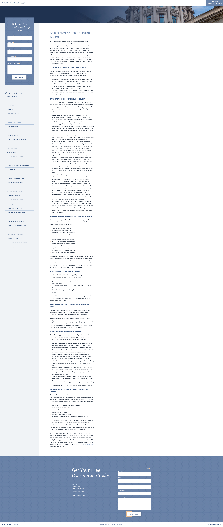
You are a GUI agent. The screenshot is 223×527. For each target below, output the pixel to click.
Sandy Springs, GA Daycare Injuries (17, 242)
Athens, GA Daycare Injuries (15, 199)
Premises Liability (13, 131)
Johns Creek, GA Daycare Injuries (17, 229)
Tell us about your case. (13, 63)
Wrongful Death (12, 148)
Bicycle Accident (12, 100)
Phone (73, 495)
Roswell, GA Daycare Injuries (16, 238)
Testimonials (115, 2)
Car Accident (11, 105)
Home (91, 2)
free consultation (217, 1)
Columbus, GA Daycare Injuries (16, 212)
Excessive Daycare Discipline (16, 178)
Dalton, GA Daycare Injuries (15, 217)
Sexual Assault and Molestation (17, 139)
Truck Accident (12, 143)
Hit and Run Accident (14, 113)
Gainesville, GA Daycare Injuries (17, 225)
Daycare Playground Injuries (16, 182)
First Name (10, 35)
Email (9, 49)
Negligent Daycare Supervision (16, 161)
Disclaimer (121, 524)
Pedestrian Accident (13, 126)
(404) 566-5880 (214, 3)
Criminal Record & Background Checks (18, 165)
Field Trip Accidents (13, 169)
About (97, 2)
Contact (133, 2)
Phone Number (11, 56)
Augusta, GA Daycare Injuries (16, 208)
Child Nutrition (12, 174)
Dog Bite (10, 109)
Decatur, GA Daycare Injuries (16, 221)
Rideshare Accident (13, 135)
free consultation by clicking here (84, 444)
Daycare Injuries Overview (15, 156)
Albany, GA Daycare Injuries (15, 195)
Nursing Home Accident (14, 122)
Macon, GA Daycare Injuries (15, 234)
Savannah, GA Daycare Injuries (16, 247)
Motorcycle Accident (14, 118)
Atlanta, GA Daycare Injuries (16, 204)
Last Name (10, 42)
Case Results (125, 2)
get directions (76, 499)
